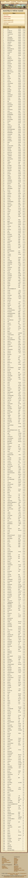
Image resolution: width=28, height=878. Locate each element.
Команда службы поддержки (17, 869)
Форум (17, 3)
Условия (16, 874)
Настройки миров (5, 860)
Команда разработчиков (19, 870)
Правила (8, 1)
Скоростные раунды (6, 862)
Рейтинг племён (7, 18)
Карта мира (6, 23)
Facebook (16, 860)
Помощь (12, 3)
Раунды (19, 1)
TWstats (15, 863)
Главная (2, 1)
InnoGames (16, 866)
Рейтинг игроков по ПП (8, 20)
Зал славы (4, 859)
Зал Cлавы (6, 14)
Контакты (18, 873)
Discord (15, 861)
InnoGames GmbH (11, 873)
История (16, 871)
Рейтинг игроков (7, 16)
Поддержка (24, 1)
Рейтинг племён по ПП (8, 22)
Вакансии (16, 867)
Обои (3, 863)
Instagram (16, 859)
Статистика (13, 1)
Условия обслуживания (19, 876)
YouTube (15, 862)
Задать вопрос (5, 868)
